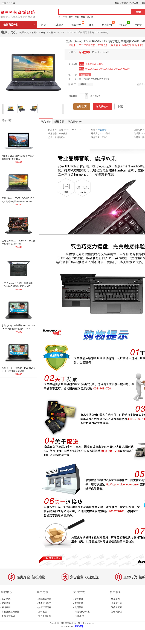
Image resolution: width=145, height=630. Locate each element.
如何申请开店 (44, 616)
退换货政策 (116, 603)
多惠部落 (59, 24)
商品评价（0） (76, 121)
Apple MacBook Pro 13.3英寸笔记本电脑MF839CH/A (18, 157)
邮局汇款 (79, 603)
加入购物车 (102, 106)
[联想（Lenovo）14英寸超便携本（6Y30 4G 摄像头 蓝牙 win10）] (18, 266)
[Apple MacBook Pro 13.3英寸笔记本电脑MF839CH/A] (18, 139)
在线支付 (79, 616)
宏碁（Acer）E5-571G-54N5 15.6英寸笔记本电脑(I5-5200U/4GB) (18, 200)
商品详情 (46, 121)
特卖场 (123, 24)
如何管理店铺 (44, 607)
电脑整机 (24, 32)
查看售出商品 (44, 603)
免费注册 (133, 2)
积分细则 (6, 607)
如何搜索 (6, 603)
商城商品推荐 (44, 599)
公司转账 (79, 607)
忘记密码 (6, 599)
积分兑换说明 (8, 616)
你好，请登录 (121, 2)
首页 (43, 24)
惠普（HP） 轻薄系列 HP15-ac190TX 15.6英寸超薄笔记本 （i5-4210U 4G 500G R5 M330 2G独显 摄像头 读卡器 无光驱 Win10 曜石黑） (19, 327)
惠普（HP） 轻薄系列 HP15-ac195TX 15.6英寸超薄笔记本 (18, 369)
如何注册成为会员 (10, 611)
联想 (71, 17)
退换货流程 (116, 607)
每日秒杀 (76, 24)
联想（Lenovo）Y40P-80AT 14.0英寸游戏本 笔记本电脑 (18, 242)
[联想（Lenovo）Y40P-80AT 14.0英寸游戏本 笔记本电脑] (18, 224)
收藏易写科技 (8, 2)
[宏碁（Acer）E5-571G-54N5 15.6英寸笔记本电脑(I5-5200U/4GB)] (18, 181)
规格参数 (59, 121)
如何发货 (42, 611)
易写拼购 (107, 24)
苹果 (77, 17)
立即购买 (82, 106)
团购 (91, 24)
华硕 (83, 17)
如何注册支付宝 (82, 611)
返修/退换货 (116, 611)
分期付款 (79, 599)
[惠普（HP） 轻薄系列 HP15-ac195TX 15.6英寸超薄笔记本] (18, 351)
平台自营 (102, 129)
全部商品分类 (11, 24)
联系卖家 (115, 599)
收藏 (120, 106)
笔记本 (90, 17)
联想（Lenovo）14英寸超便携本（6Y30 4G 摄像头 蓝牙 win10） (17, 285)
